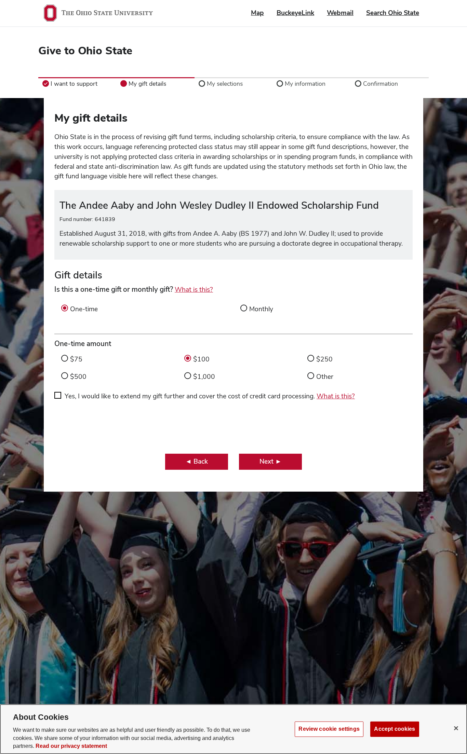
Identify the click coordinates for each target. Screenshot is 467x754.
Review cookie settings (328, 728)
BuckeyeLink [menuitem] (295, 13)
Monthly (261, 309)
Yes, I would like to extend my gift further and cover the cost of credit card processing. (210, 396)
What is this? (194, 289)
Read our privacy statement (71, 746)
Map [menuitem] (257, 13)
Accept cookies (394, 728)
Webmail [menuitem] (340, 13)
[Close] (456, 728)
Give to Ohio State (85, 50)
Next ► (270, 461)
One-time (84, 309)
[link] (77, 83)
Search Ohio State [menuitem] (392, 13)
